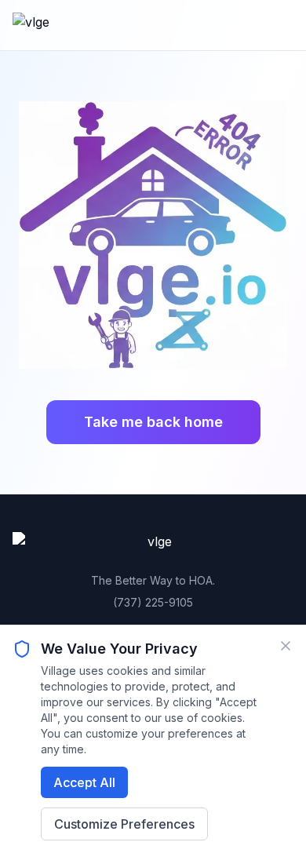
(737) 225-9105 (153, 602)
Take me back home (153, 422)
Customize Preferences (124, 824)
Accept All (84, 782)
